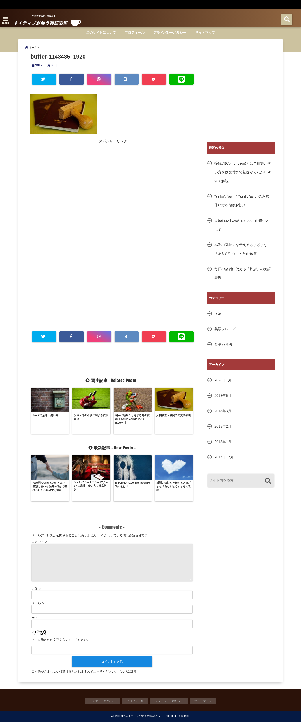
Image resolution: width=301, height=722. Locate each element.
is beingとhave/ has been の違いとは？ (241, 225)
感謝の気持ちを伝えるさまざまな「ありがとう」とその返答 (240, 249)
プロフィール (135, 32)
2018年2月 (222, 426)
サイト (36, 617)
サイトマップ (205, 32)
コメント (40, 542)
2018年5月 (222, 396)
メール (38, 603)
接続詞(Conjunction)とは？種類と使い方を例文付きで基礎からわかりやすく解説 (242, 172)
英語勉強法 (223, 344)
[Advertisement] (72, 174)
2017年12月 (223, 457)
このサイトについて (101, 32)
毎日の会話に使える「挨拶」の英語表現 (242, 273)
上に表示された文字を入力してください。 (61, 639)
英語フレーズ (225, 329)
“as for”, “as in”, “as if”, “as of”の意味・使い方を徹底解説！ (243, 200)
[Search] (268, 481)
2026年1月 (222, 380)
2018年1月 (222, 442)
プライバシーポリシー (169, 32)
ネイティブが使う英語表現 (141, 715)
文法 (217, 313)
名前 (37, 588)
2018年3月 (222, 411)
